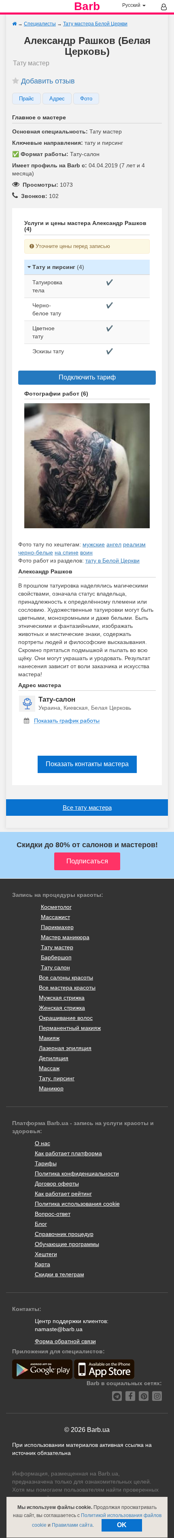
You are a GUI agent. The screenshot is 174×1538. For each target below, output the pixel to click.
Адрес (57, 99)
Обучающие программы (67, 1244)
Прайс (26, 99)
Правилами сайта (72, 1525)
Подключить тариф (87, 377)
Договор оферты (57, 1183)
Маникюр (51, 1088)
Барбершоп (56, 957)
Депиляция (53, 1058)
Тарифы (46, 1163)
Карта (42, 1264)
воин (86, 552)
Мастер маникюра (65, 937)
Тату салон (55, 967)
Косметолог (56, 907)
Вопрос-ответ (52, 1214)
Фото (86, 99)
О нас (42, 1143)
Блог (41, 1224)
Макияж (49, 1038)
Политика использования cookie (77, 1203)
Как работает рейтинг (63, 1193)
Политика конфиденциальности (77, 1173)
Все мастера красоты (67, 987)
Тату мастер (57, 947)
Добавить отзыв (48, 81)
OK (122, 1524)
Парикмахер (57, 927)
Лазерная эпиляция (65, 1048)
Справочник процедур (64, 1234)
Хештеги (46, 1254)
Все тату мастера (87, 807)
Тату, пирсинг (56, 1078)
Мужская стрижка (62, 997)
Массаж (49, 1068)
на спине (67, 552)
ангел (113, 544)
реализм (134, 544)
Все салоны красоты (66, 977)
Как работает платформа (68, 1153)
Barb (87, 6)
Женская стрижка (62, 1007)
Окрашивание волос (66, 1018)
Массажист (55, 917)
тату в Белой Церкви (112, 560)
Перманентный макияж (70, 1028)
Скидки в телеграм (59, 1274)
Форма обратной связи (65, 1341)
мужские (94, 544)
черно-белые (35, 552)
